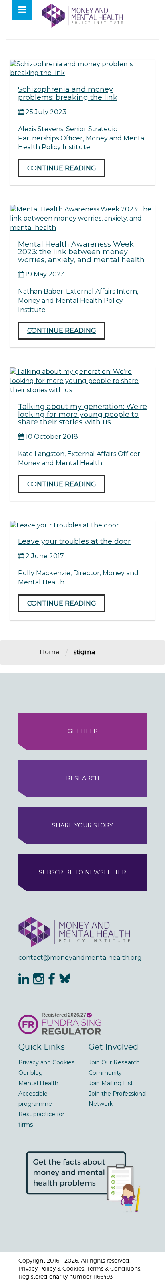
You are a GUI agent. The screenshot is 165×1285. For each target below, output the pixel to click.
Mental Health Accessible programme (38, 1093)
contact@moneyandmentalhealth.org (80, 957)
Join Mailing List (111, 1083)
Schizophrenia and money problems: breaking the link (67, 93)
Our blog (30, 1072)
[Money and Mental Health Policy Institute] (82, 15)
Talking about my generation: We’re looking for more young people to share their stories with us (82, 414)
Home (49, 652)
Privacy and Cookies (46, 1062)
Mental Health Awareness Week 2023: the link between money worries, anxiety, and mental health (81, 252)
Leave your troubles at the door (74, 541)
